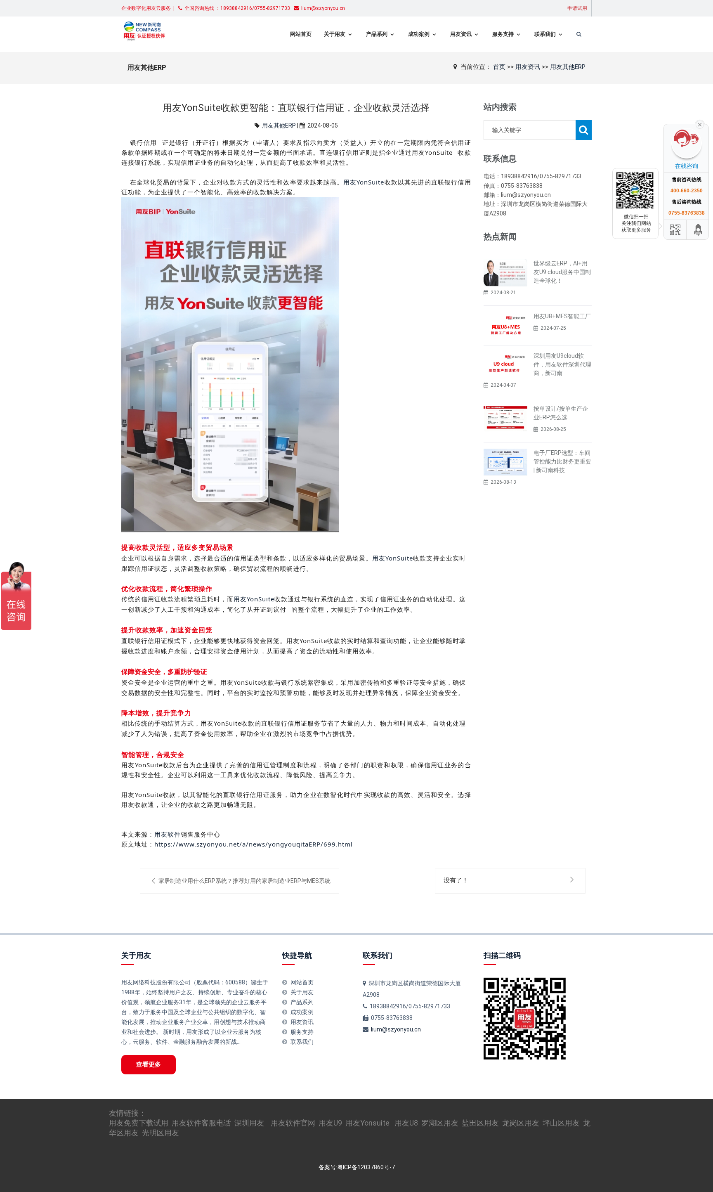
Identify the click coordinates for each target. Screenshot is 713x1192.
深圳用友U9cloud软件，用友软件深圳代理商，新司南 (562, 364)
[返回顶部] (698, 229)
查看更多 (148, 1064)
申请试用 (577, 8)
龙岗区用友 (520, 1123)
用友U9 (330, 1123)
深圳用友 (249, 1123)
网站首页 (301, 34)
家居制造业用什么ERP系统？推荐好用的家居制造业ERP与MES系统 (244, 880)
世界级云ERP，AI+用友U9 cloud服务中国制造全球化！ (562, 272)
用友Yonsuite (367, 1123)
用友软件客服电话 (201, 1123)
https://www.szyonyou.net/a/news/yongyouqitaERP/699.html (253, 844)
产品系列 (376, 34)
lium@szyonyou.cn (396, 1029)
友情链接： (127, 1113)
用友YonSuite (363, 182)
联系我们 (545, 34)
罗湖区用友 (439, 1123)
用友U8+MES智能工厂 (562, 316)
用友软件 (167, 834)
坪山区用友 (561, 1123)
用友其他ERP (568, 67)
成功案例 (419, 34)
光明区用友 (160, 1132)
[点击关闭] (700, 124)
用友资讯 (461, 34)
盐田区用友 (480, 1123)
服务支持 (503, 34)
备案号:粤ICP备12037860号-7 (357, 1167)
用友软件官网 (293, 1123)
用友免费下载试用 (138, 1123)
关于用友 (334, 34)
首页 (499, 67)
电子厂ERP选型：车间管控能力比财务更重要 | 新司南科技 (562, 461)
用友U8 (406, 1123)
